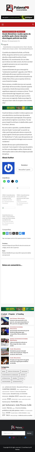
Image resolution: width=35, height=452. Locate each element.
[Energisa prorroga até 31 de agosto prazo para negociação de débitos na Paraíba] (5, 360)
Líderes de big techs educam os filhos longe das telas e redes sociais (18, 344)
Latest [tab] (4, 314)
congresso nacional (24, 389)
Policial (21, 378)
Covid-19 (12, 391)
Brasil (11, 318)
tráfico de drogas (14, 415)
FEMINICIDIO (14, 399)
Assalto (30, 387)
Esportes (23, 374)
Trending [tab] (20, 314)
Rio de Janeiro (29, 410)
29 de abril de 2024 (13, 41)
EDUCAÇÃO (5, 396)
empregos (29, 396)
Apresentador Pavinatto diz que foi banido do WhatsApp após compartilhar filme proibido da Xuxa (19, 333)
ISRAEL (20, 401)
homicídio (14, 402)
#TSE (3, 387)
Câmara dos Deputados (20, 391)
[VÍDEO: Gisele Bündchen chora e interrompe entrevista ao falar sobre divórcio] (23, 190)
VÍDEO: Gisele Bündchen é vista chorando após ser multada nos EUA (8, 196)
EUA (16, 238)
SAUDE (8, 413)
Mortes (9, 408)
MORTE (4, 408)
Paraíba (11, 349)
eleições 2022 (14, 396)
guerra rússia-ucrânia (26, 399)
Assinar (29, 433)
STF (3, 415)
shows (28, 413)
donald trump (15, 393)
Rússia (3, 413)
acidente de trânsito (10, 387)
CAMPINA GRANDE (9, 389)
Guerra (19, 399)
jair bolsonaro (8, 405)
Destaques (15, 318)
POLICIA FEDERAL (20, 408)
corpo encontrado (5, 391)
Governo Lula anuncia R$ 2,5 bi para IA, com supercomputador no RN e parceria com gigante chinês (19, 322)
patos (14, 408)
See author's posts (24, 169)
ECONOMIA (23, 393)
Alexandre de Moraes (22, 387)
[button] (2, 24)
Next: (16, 253)
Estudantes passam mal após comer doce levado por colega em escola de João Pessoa (19, 352)
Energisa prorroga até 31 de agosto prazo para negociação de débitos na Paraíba (19, 361)
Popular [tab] (12, 314)
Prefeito (29, 238)
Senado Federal (14, 413)
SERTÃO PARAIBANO (22, 412)
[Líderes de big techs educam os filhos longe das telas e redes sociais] (5, 342)
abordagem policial (10, 238)
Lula (29, 404)
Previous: (16, 245)
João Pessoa (20, 405)
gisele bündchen (22, 238)
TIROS (8, 415)
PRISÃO (22, 410)
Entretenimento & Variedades (9, 31)
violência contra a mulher (25, 415)
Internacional (6, 378)
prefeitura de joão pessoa (11, 410)
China (18, 389)
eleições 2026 (22, 396)
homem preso (6, 402)
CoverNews (25, 447)
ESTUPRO (4, 399)
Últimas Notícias (21, 31)
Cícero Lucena (6, 393)
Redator (5, 41)
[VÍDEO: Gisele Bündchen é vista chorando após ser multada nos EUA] (8, 190)
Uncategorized (6, 381)
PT (25, 410)
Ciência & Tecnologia (13, 371)
